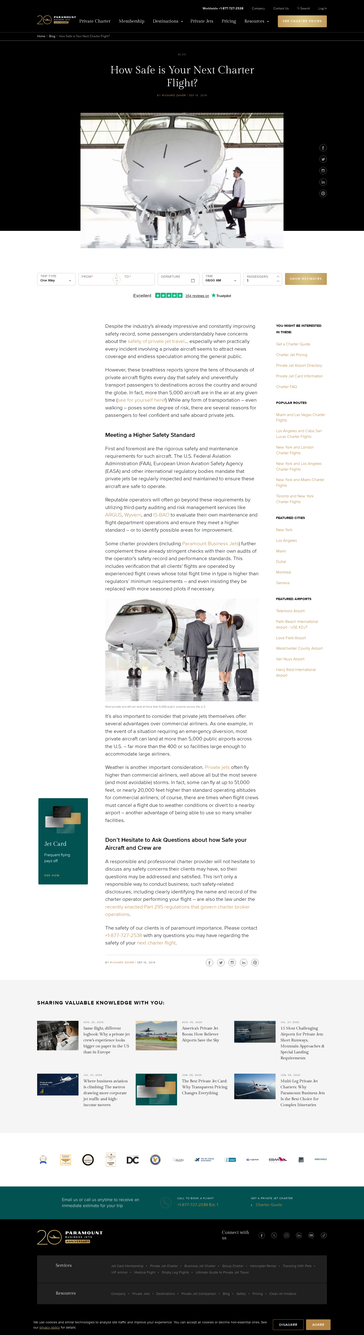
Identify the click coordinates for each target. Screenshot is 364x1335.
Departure (170, 276)
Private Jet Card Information (299, 376)
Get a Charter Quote (293, 344)
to (127, 276)
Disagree (288, 1325)
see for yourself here (141, 400)
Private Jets (201, 21)
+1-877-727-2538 (123, 935)
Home (41, 36)
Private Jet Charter (164, 1266)
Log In (322, 8)
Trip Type (48, 276)
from (87, 276)
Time (209, 276)
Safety (241, 1294)
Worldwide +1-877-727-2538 (223, 8)
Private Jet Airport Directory (299, 365)
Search (305, 8)
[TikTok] (323, 1235)
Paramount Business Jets (210, 544)
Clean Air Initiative (282, 1294)
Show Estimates (306, 279)
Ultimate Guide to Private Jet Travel (222, 1272)
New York (284, 529)
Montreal (283, 572)
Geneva (282, 582)
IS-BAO (161, 515)
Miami (281, 551)
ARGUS (113, 515)
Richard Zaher (174, 95)
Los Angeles (286, 540)
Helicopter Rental (263, 1266)
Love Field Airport (291, 638)
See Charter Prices (302, 21)
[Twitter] (323, 159)
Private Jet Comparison (199, 1294)
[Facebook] (323, 148)
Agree (318, 1325)
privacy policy (49, 1327)
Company (258, 8)
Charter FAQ (286, 386)
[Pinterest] (323, 193)
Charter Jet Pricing (291, 354)
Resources (254, 21)
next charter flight (156, 943)
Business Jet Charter (199, 1266)
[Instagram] (323, 170)
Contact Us (281, 8)
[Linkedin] (323, 182)
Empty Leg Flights (175, 1272)
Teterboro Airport (290, 610)
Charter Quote (268, 1204)
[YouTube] (311, 1235)
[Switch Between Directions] (117, 279)
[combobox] (97, 281)
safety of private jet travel (156, 341)
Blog (52, 36)
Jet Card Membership (127, 1266)
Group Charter (232, 1266)
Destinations (165, 21)
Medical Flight (144, 1272)
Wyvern (132, 515)
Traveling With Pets (297, 1266)
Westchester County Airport (299, 648)
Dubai (281, 561)
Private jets (217, 767)
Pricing (229, 21)
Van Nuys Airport (290, 659)
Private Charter (94, 21)
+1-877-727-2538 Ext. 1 (197, 1204)
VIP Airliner (119, 1272)
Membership (131, 21)
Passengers (257, 276)
